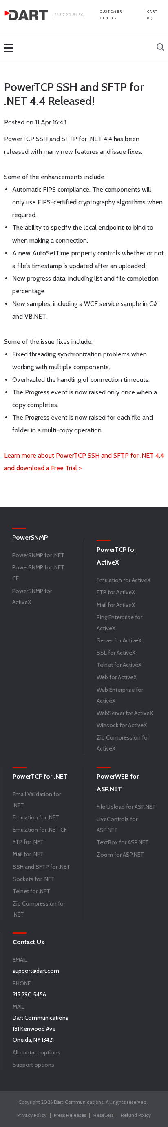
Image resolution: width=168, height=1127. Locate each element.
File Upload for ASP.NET (126, 806)
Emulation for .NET (36, 817)
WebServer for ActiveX (125, 713)
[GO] (160, 47)
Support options (33, 1064)
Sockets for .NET (34, 879)
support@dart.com (36, 970)
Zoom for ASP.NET (120, 854)
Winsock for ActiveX (122, 725)
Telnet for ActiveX (119, 665)
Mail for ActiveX (116, 605)
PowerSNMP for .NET (38, 555)
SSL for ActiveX (116, 652)
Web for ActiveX (117, 677)
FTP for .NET (28, 842)
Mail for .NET (28, 854)
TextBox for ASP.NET (123, 842)
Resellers (103, 1115)
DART (26, 15)
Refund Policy (136, 1115)
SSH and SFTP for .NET (41, 866)
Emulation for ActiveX (123, 580)
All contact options (36, 1052)
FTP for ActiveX (116, 592)
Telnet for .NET (31, 891)
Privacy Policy (31, 1115)
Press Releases (70, 1115)
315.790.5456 (69, 15)
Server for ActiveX (119, 640)
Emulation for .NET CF (40, 829)
